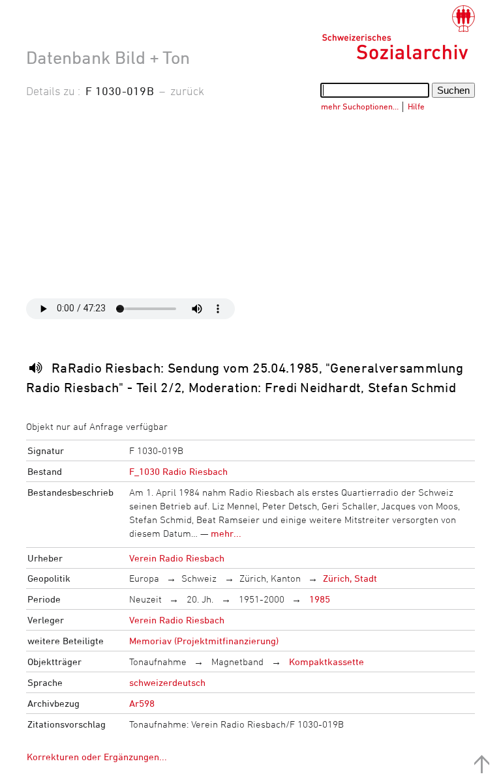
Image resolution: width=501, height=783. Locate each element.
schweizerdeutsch (167, 682)
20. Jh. (198, 599)
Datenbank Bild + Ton (108, 57)
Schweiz (199, 578)
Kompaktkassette (325, 661)
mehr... (226, 533)
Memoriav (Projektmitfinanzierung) (204, 640)
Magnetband (236, 661)
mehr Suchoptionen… (360, 106)
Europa (144, 578)
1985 (318, 599)
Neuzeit (145, 599)
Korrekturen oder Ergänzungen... (97, 756)
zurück (187, 90)
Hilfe (416, 106)
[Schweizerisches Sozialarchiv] (398, 32)
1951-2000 (260, 599)
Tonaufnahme (158, 661)
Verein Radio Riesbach (176, 557)
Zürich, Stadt (350, 578)
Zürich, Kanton (270, 578)
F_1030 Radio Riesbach (178, 471)
